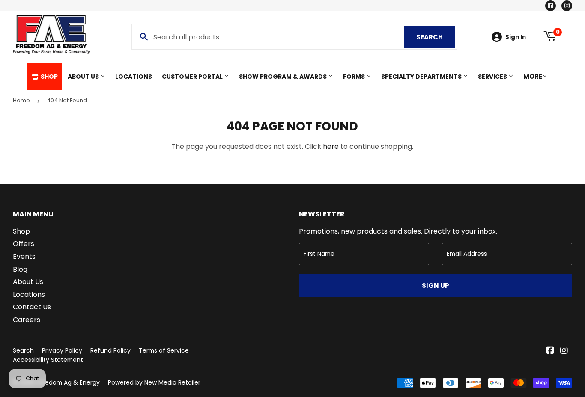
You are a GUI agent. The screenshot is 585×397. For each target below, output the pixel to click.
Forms (354, 76)
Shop (48, 76)
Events (24, 256)
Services (493, 76)
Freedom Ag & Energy (68, 382)
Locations (133, 76)
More (532, 76)
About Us (84, 76)
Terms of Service (164, 350)
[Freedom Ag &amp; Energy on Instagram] (564, 351)
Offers (23, 244)
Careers (26, 320)
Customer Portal (193, 76)
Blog (20, 269)
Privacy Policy (62, 350)
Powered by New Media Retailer (154, 382)
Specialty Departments (422, 76)
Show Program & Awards (283, 76)
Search (435, 37)
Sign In (515, 37)
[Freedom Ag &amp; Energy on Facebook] (550, 351)
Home (21, 100)
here (331, 146)
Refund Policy (110, 350)
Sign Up (435, 285)
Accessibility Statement (48, 360)
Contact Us (32, 307)
